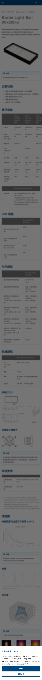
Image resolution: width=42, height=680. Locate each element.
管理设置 (21, 674)
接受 (21, 668)
